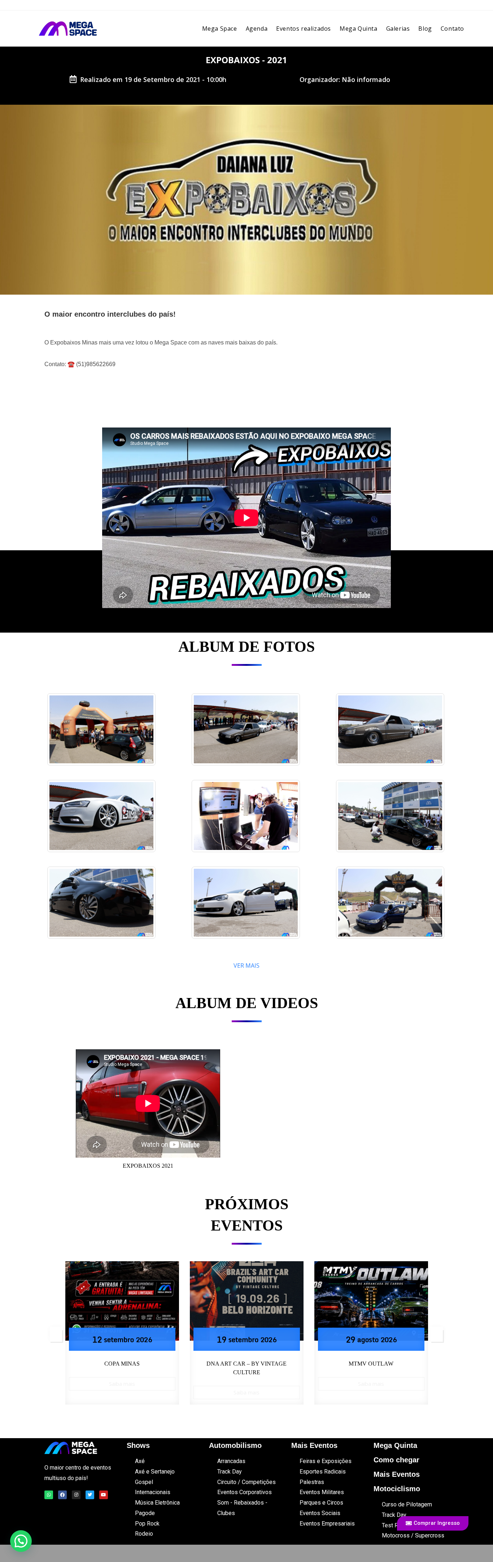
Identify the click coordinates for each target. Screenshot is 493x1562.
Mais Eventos (397, 1474)
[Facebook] (62, 1495)
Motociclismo (397, 1489)
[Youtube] (103, 1495)
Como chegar (396, 1460)
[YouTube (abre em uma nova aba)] (458, 7)
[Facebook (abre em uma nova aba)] (438, 7)
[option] (122, 1333)
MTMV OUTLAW (246, 1364)
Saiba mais (122, 1392)
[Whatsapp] (48, 1495)
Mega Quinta (395, 1445)
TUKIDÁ (371, 1364)
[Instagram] (76, 1495)
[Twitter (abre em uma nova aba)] (427, 7)
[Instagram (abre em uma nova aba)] (449, 7)
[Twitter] (90, 1495)
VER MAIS (246, 965)
